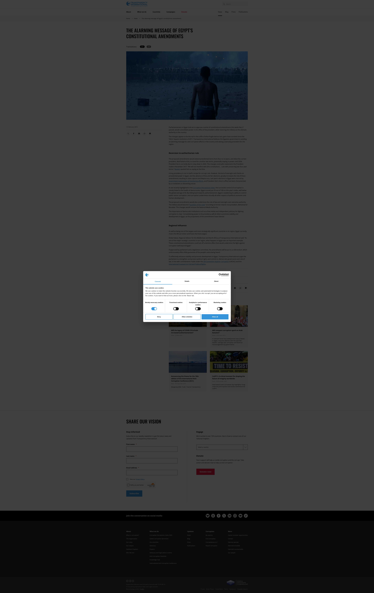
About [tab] (216, 281)
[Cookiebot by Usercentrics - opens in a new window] (220, 274)
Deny (159, 317)
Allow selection (187, 317)
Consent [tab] (158, 281)
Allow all (215, 317)
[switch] (176, 308)
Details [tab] (187, 281)
